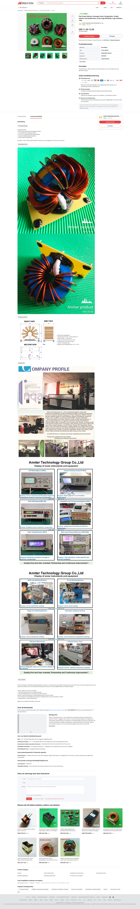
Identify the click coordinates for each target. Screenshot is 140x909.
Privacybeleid (52, 897)
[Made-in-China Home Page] (25, 3)
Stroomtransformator (101, 873)
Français (46, 899)
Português (62, 899)
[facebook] (110, 897)
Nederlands (89, 899)
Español (51, 899)
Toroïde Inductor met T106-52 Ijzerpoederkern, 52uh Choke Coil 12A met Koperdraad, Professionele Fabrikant (48, 860)
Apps (111, 7)
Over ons (28, 897)
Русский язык (73, 899)
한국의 (79, 899)
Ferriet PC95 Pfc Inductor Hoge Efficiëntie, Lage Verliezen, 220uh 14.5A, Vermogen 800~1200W (48, 830)
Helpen (105, 7)
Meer (19, 892)
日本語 (41, 899)
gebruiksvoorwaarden (132, 904)
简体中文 (30, 899)
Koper (97, 7)
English (25, 899)
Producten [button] (41, 3)
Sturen (29, 799)
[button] (98, 3)
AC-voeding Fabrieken (24, 889)
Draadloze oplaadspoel (23, 875)
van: (25, 779)
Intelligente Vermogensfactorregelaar (40, 889)
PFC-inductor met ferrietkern (76, 875)
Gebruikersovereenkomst (42, 897)
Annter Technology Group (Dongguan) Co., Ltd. (92, 23)
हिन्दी (95, 899)
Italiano (67, 899)
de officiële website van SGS (58, 710)
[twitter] (113, 897)
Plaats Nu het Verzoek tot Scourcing (55, 798)
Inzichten (98, 897)
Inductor (19, 873)
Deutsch (56, 899)
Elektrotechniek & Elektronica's (31, 10)
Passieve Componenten (45, 10)
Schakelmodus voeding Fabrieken (92, 889)
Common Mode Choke (49, 873)
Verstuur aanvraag (89, 36)
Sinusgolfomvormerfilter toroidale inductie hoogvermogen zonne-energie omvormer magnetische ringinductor (112, 830)
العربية (84, 899)
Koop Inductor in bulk (115, 889)
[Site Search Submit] (103, 2)
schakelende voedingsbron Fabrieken (59, 889)
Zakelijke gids (104, 897)
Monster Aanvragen (115, 40)
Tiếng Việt (110, 899)
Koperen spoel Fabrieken (76, 889)
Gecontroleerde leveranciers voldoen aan (87, 897)
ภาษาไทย (99, 899)
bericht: (24, 786)
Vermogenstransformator (49, 875)
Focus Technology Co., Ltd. (68, 902)
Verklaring (34, 897)
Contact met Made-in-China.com (63, 897)
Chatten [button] (113, 36)
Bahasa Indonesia (117, 899)
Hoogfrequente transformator (77, 873)
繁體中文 (36, 899)
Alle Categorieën (23, 7)
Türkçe (104, 899)
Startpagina (20, 10)
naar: (24, 782)
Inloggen (121, 4)
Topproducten (74, 897)
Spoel (53, 10)
